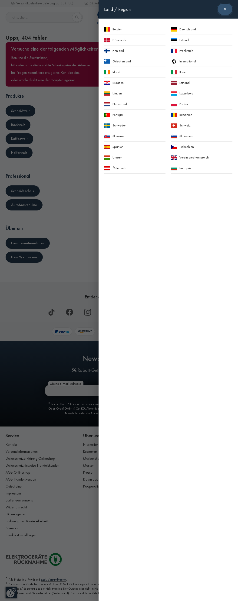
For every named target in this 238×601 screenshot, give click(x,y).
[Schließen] (225, 9)
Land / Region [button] (117, 9)
